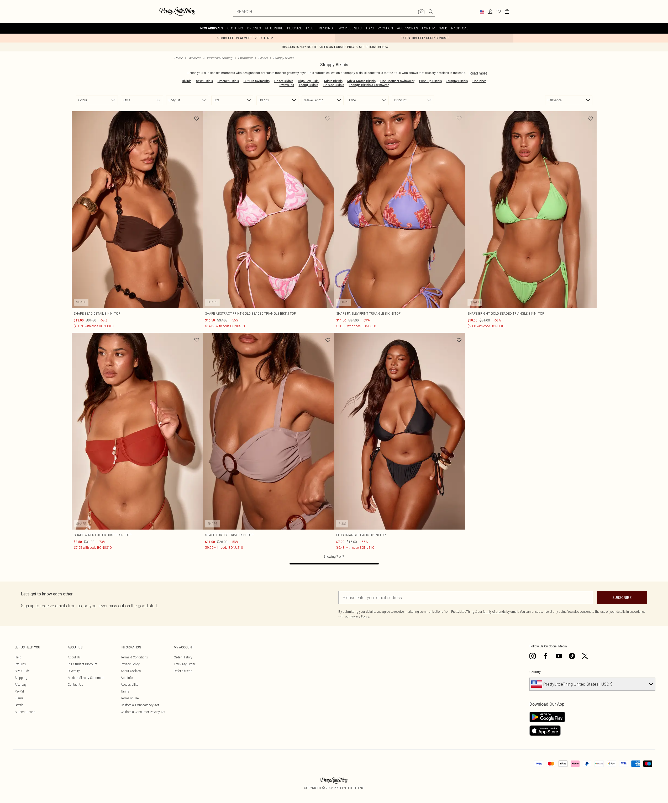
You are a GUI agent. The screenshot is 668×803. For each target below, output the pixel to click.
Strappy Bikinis (283, 58)
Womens (194, 58)
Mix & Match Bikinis (361, 81)
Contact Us (75, 684)
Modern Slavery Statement (86, 678)
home (178, 58)
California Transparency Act (140, 705)
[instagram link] (532, 656)
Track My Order (184, 664)
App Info (127, 678)
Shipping (21, 678)
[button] (482, 12)
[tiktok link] (572, 656)
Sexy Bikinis (204, 81)
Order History (183, 657)
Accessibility (129, 684)
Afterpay (21, 684)
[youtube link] (559, 656)
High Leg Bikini (308, 81)
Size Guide (22, 671)
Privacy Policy (130, 664)
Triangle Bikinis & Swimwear (369, 85)
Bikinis (262, 58)
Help (18, 657)
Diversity (74, 671)
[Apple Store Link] (547, 730)
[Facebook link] (546, 656)
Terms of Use (130, 698)
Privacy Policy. (360, 616)
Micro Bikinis (333, 81)
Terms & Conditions (134, 657)
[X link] (585, 656)
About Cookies (131, 671)
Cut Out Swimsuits (257, 81)
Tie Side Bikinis (333, 85)
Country (535, 672)
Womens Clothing (219, 58)
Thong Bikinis (308, 85)
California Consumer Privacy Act (143, 712)
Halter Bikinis (283, 81)
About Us (74, 657)
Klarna (19, 698)
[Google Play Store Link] (547, 717)
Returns (20, 664)
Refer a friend (183, 671)
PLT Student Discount (82, 664)
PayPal (19, 691)
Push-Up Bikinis (430, 81)
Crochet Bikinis (228, 81)
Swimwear (245, 58)
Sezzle (19, 705)
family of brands (494, 612)
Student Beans (25, 712)
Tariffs (125, 691)
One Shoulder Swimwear (397, 81)
